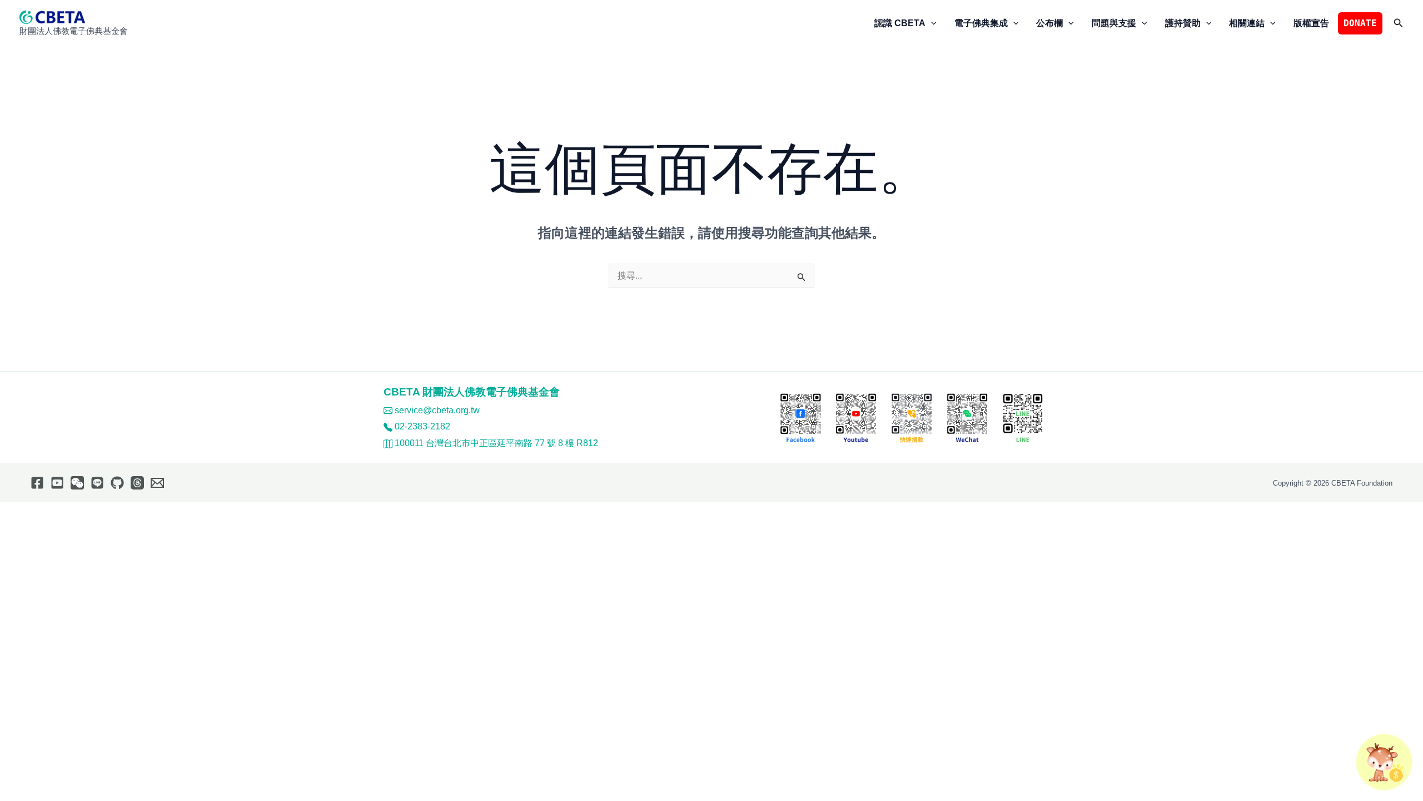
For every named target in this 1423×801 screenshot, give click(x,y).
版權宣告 (1311, 23)
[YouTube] (57, 483)
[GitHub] (117, 483)
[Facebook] (37, 483)
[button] (931, 23)
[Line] (97, 483)
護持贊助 (1183, 23)
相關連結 (1247, 23)
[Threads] (137, 483)
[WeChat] (77, 483)
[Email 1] (157, 483)
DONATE (1360, 23)
